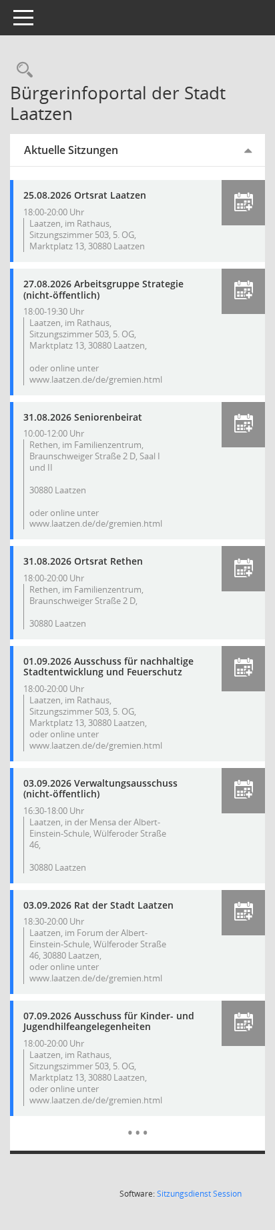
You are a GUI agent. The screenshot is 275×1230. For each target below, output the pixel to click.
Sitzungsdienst (199, 1193)
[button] (243, 202)
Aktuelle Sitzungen (71, 150)
